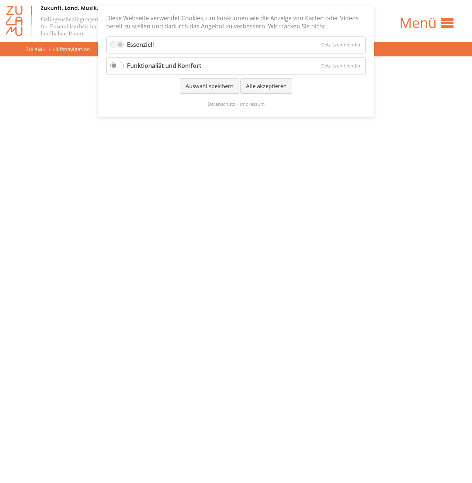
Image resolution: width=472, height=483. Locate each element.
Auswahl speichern (209, 86)
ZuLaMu (36, 49)
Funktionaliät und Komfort (164, 66)
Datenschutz (221, 104)
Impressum (252, 104)
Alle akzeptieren (266, 86)
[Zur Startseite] (52, 21)
